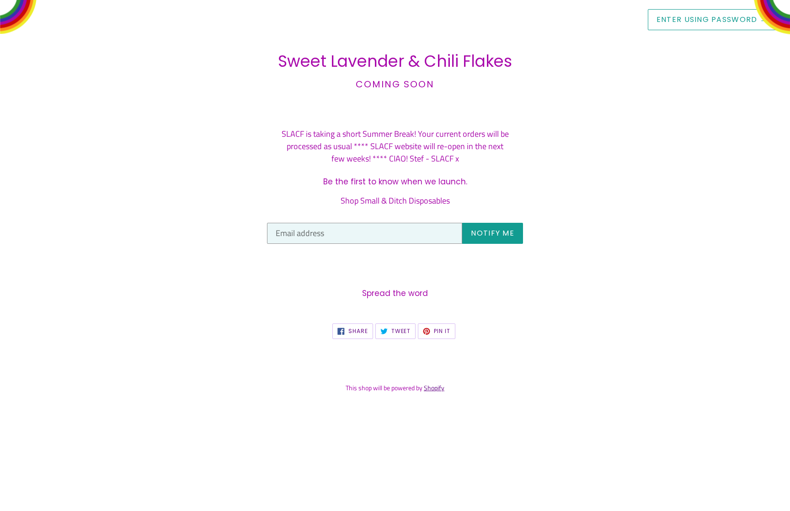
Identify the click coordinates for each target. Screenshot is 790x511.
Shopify (434, 388)
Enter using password (712, 19)
